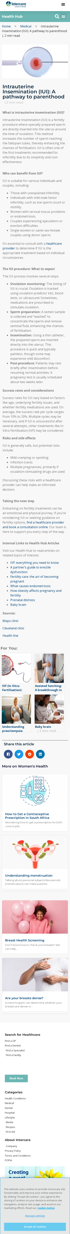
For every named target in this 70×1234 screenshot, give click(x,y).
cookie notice (46, 1208)
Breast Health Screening (24, 940)
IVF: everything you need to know (34, 562)
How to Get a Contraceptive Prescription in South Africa (27, 816)
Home (6, 26)
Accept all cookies (35, 1226)
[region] (35, 1206)
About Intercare (18, 1140)
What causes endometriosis (30, 586)
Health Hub (12, 16)
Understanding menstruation (28, 875)
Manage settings (35, 1215)
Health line (10, 635)
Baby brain (18, 605)
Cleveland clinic (13, 628)
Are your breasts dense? (24, 998)
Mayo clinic (10, 621)
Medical (25, 26)
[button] (63, 4)
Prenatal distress (22, 600)
